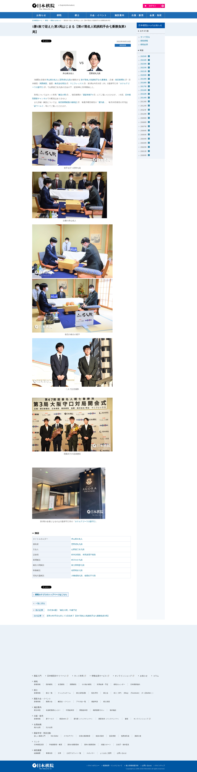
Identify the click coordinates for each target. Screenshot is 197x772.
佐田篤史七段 (77, 570)
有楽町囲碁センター (53, 710)
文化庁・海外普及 (122, 745)
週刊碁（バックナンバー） (83, 719)
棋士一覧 (49, 693)
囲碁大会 (49, 702)
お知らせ (143, 676)
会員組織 (37, 724)
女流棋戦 (61, 684)
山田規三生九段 (77, 549)
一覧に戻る (40, 603)
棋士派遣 (106, 702)
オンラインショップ (123, 676)
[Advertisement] (151, 177)
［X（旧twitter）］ (147, 693)
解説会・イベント (64, 702)
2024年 (143, 60)
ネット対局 (78, 676)
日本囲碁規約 (135, 684)
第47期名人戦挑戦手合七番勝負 (94, 80)
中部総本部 (70, 710)
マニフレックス (76, 83)
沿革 (59, 753)
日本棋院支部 (39, 745)
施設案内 (37, 707)
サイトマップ (160, 765)
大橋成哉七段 (77, 575)
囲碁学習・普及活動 (42, 733)
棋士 (36, 690)
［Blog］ (126, 693)
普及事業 (112, 736)
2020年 (143, 75)
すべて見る (145, 37)
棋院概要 (37, 750)
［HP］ (119, 693)
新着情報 (37, 684)
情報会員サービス (99, 676)
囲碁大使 (138, 736)
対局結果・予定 (102, 684)
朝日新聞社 (120, 80)
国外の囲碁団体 (90, 745)
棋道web (63, 719)
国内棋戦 (49, 684)
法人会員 (49, 727)
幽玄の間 (62, 95)
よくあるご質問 (105, 753)
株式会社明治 (60, 83)
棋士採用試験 (81, 693)
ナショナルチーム (64, 693)
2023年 (143, 64)
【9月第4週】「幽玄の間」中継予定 (56, 610)
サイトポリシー (93, 765)
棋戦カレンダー (119, 684)
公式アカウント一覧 (74, 753)
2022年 (143, 68)
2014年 (143, 98)
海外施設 (113, 710)
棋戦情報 (123, 45)
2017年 (143, 86)
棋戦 (46, 20)
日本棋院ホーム (37, 20)
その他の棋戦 (86, 684)
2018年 (143, 83)
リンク (37, 742)
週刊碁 (101, 102)
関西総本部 (83, 710)
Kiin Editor (54, 736)
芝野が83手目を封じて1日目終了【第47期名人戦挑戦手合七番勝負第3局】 (71, 616)
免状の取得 (100, 736)
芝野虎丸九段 (65, 80)
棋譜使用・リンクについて (112, 765)
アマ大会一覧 (81, 702)
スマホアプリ (68, 736)
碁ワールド (38, 106)
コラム (156, 676)
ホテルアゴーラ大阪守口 (85, 521)
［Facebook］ (135, 693)
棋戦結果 (144, 44)
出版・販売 (38, 716)
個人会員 (37, 727)
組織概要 (37, 753)
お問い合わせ (122, 753)
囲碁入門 (37, 676)
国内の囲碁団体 (73, 745)
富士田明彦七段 (77, 565)
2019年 (143, 79)
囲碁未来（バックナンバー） (108, 719)
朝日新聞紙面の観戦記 (67, 102)
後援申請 (94, 702)
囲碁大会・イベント (42, 699)
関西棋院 (43, 83)
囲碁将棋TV (88, 95)
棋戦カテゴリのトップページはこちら (51, 594)
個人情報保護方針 (132, 765)
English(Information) (67, 5)
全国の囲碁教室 (84, 736)
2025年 (143, 56)
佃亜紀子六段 (90, 575)
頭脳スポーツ (106, 745)
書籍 (126, 719)
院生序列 (94, 693)
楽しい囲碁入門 (39, 736)
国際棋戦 (73, 684)
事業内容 (49, 753)
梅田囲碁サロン (98, 710)
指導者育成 (125, 736)
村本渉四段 (76, 555)
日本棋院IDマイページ (56, 676)
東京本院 (37, 710)
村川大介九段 (77, 560)
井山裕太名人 (52, 80)
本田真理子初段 (89, 555)
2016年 (143, 90)
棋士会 (105, 693)
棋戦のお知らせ (56, 20)
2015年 (143, 94)
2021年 (143, 71)
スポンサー (91, 753)
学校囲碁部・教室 (55, 745)
